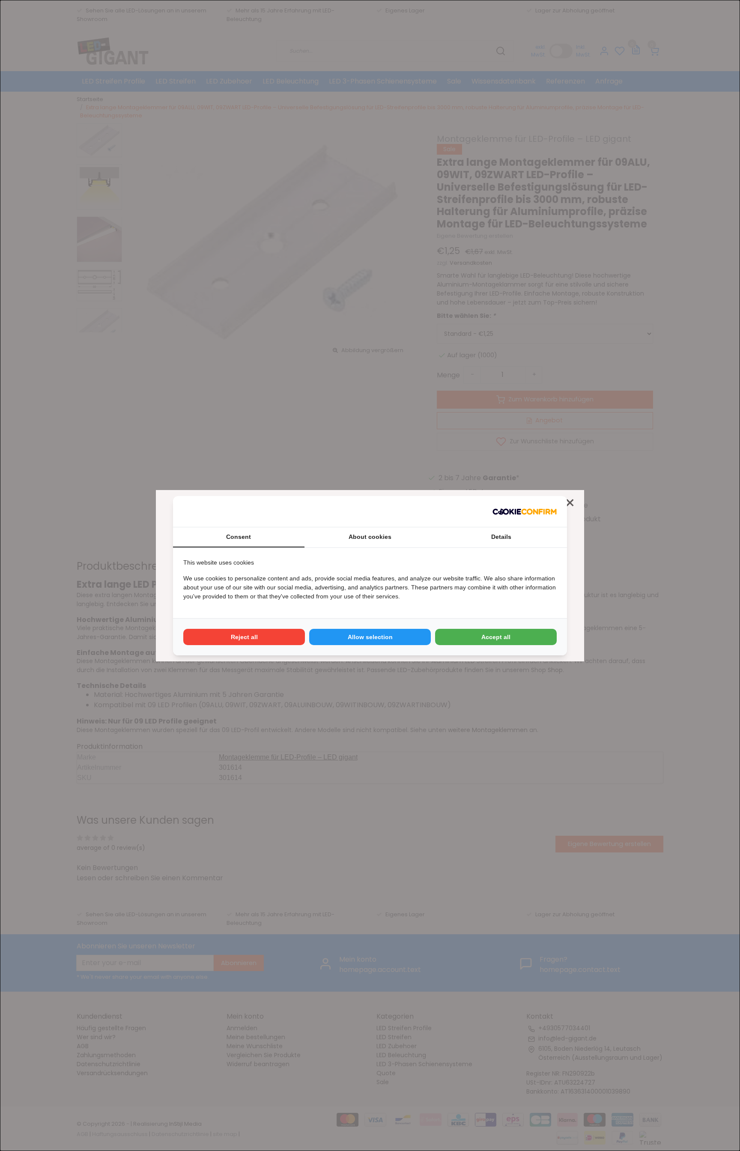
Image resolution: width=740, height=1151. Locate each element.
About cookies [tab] (370, 536)
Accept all (495, 637)
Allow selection (370, 637)
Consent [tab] (238, 536)
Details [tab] (501, 536)
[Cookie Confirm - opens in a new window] (524, 511)
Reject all (244, 637)
